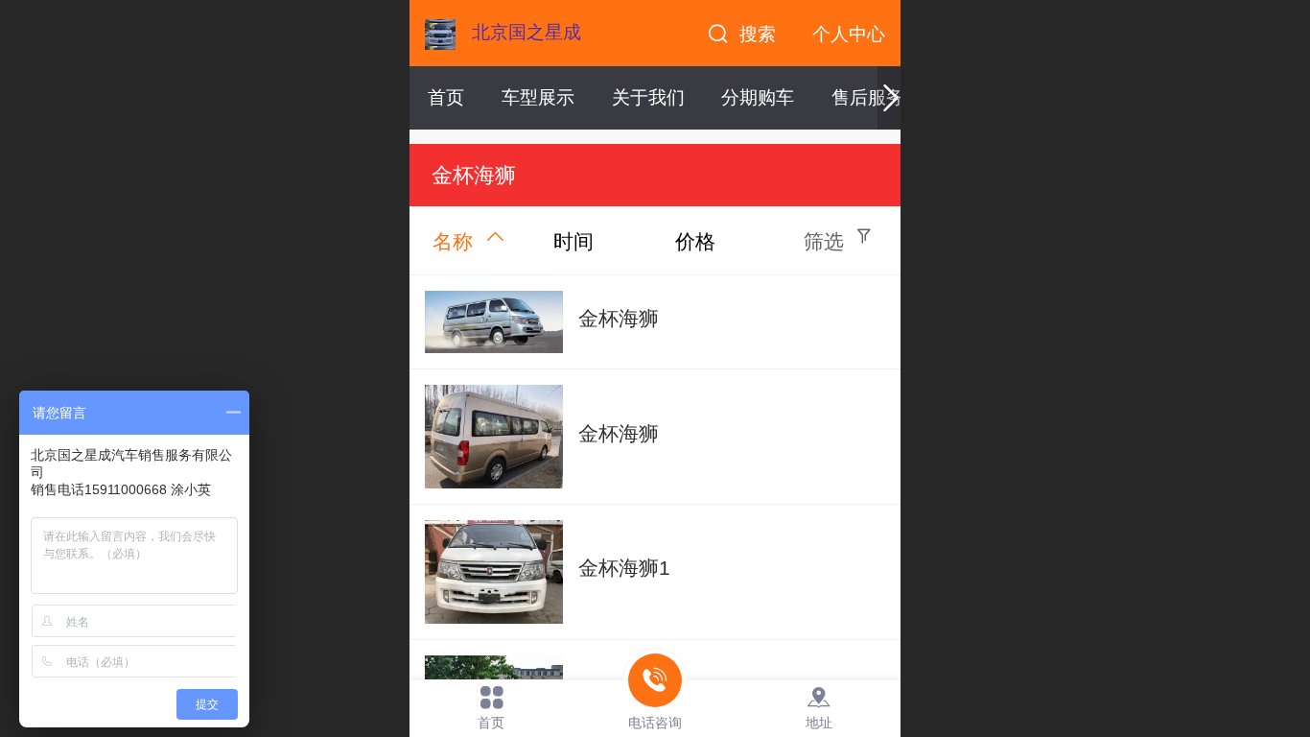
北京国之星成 (526, 32)
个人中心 (848, 34)
